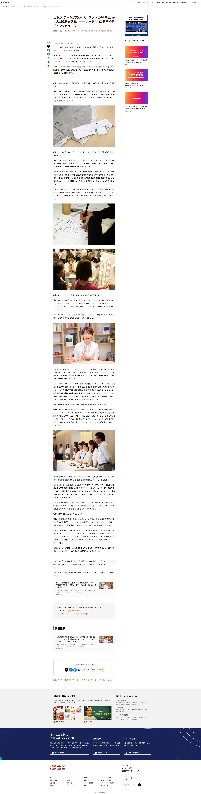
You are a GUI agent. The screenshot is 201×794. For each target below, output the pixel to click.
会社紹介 (69, 780)
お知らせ (86, 786)
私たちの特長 (122, 700)
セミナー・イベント (154, 2)
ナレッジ (145, 2)
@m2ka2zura (73, 610)
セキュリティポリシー (106, 780)
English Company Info (130, 785)
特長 (133, 2)
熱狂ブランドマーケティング (74, 31)
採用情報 (175, 2)
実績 (163, 2)
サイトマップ (104, 786)
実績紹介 (52, 786)
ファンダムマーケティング (93, 31)
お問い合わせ (194, 2)
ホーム (128, 2)
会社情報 (168, 2)
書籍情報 (86, 780)
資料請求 (184, 2)
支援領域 (138, 2)
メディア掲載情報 (123, 715)
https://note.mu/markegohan (73, 614)
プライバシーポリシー (106, 777)
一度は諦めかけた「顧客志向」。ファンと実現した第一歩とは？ (82, 67)
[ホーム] (3, 6)
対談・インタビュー (108, 680)
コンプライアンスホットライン (109, 783)
